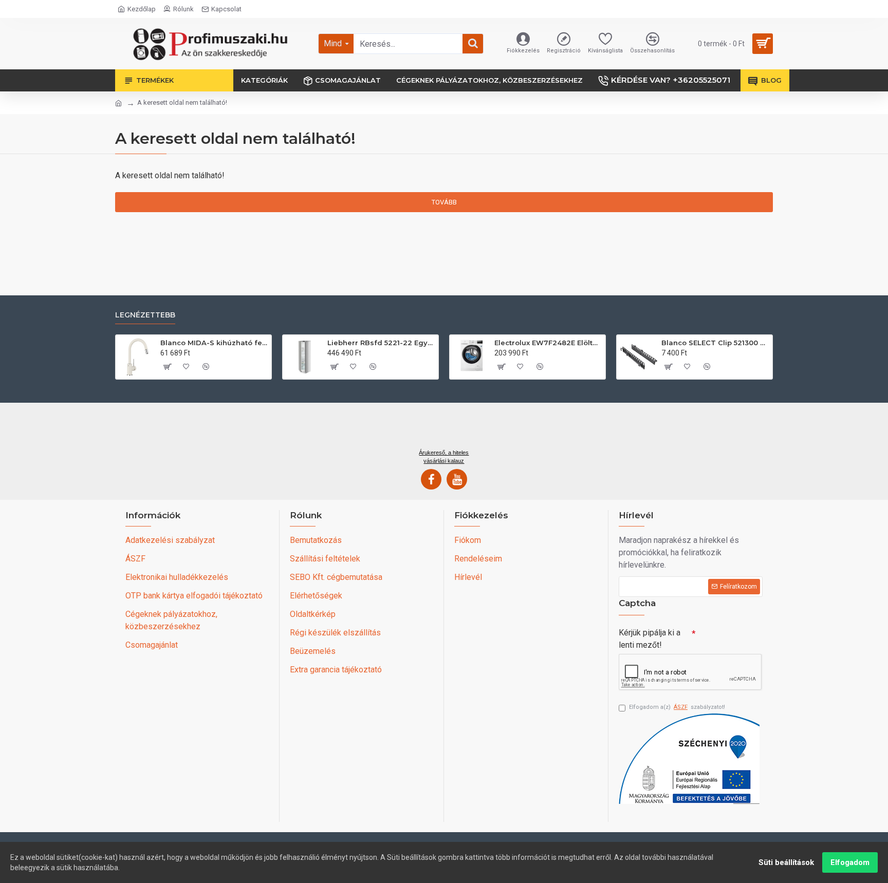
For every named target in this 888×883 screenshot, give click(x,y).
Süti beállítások (786, 862)
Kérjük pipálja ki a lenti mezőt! (649, 639)
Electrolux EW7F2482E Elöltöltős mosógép (548, 343)
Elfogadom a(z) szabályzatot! (677, 707)
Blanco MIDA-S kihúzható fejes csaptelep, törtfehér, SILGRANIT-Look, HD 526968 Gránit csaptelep (214, 343)
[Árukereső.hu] (444, 429)
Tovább (444, 202)
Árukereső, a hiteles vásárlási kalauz (444, 456)
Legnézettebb (145, 315)
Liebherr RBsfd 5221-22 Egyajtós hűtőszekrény (381, 343)
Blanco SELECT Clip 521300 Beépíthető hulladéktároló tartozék (715, 343)
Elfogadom (849, 862)
